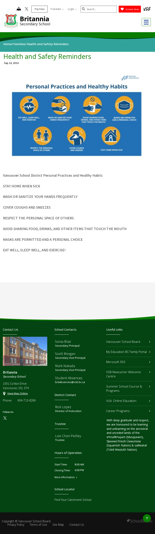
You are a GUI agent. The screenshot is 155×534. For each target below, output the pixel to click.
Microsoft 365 (115, 362)
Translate (56, 9)
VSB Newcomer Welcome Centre (123, 374)
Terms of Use (38, 525)
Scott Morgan (65, 353)
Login (71, 9)
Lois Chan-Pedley (68, 435)
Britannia (34, 18)
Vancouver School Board (123, 342)
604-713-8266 (27, 400)
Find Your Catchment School (72, 500)
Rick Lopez (63, 406)
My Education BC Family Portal (126, 352)
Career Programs (118, 411)
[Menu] (146, 22)
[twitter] (26, 9)
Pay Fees (40, 9)
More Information (64, 477)
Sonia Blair (63, 341)
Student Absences (68, 378)
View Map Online (17, 393)
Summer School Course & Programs (124, 388)
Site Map (58, 525)
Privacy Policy (15, 525)
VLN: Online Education (121, 401)
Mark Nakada (65, 365)
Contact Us (76, 525)
